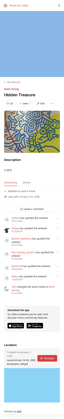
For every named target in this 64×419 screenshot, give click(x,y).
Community (10, 182)
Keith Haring (11, 89)
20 (11, 103)
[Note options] (58, 218)
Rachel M (17, 266)
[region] (32, 44)
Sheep (15, 228)
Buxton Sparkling (21, 238)
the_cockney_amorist (23, 252)
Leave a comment (34, 209)
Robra (15, 276)
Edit (42, 103)
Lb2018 (16, 218)
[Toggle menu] (59, 5)
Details (27, 182)
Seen (26, 103)
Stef (14, 286)
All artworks (14, 82)
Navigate (49, 358)
